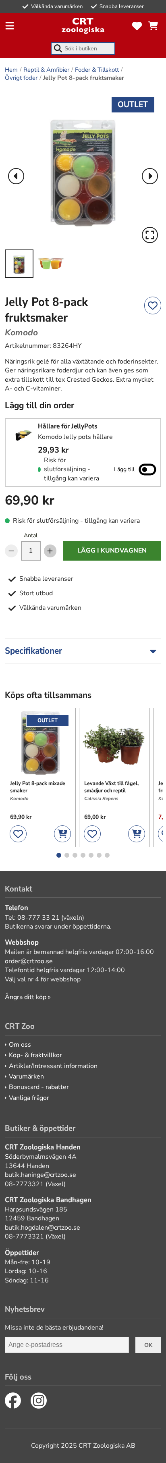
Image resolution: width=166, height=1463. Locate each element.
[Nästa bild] (150, 176)
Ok (148, 1345)
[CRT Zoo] (83, 26)
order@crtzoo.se (29, 961)
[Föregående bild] (16, 176)
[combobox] (83, 48)
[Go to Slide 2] (51, 263)
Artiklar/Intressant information (53, 1066)
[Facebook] (13, 1400)
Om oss (20, 1044)
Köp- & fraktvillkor (35, 1055)
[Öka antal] (50, 550)
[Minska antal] (11, 550)
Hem (11, 70)
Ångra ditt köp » (28, 997)
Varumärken (26, 1076)
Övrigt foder (21, 78)
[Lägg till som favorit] (152, 305)
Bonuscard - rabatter (39, 1087)
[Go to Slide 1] (19, 263)
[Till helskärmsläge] (150, 235)
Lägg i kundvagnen (112, 550)
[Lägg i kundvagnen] (62, 833)
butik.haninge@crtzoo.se (40, 1174)
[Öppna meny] (10, 26)
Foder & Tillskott (97, 70)
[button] (83, 168)
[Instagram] (39, 1400)
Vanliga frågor (29, 1097)
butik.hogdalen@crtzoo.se (42, 1227)
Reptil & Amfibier (46, 70)
